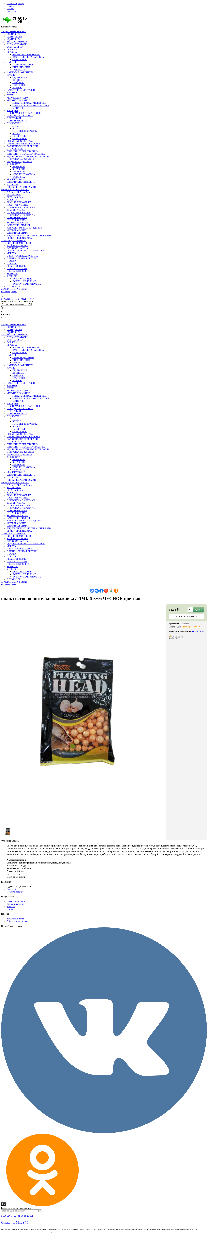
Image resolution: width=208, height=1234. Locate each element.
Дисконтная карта (15, 904)
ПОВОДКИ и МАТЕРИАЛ (20, 115)
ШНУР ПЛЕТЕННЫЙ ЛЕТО (21, 182)
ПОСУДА (11, 261)
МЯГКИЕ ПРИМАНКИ (18, 100)
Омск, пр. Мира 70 (14, 1222)
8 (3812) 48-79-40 (26, 299)
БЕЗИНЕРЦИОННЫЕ (23, 64)
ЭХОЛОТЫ (12, 184)
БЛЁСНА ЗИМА (15, 197)
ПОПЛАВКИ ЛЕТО (17, 120)
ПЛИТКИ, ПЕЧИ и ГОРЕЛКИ (22, 258)
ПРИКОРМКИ (14, 123)
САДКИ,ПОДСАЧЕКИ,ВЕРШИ (22, 146)
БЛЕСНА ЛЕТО (15, 47)
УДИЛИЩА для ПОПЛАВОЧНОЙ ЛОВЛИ (28, 156)
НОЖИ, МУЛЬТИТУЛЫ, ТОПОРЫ (24, 113)
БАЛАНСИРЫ (14, 194)
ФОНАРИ (12, 276)
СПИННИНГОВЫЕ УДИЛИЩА (23, 151)
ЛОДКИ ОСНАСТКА (17, 248)
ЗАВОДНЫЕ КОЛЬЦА (23, 174)
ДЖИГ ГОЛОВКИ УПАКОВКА (28, 57)
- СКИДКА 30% (14, 39)
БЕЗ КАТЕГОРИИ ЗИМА (19, 238)
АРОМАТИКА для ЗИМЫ (20, 192)
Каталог (9, 26)
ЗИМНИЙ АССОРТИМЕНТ (15, 189)
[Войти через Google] (111, 590)
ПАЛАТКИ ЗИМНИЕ (17, 205)
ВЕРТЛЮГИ (18, 166)
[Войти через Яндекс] (106, 591)
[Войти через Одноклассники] (116, 591)
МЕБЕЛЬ (11, 253)
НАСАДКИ (12, 110)
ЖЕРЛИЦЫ (12, 199)
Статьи (10, 8)
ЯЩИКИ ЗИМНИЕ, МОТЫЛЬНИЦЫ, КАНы (29, 235)
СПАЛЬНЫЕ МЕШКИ (18, 271)
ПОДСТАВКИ (14, 118)
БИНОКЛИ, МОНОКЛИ (19, 243)
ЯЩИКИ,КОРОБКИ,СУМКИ (21, 187)
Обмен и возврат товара (18, 921)
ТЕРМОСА (12, 273)
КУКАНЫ (12, 92)
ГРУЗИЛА (12, 52)
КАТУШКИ (12, 62)
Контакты (11, 11)
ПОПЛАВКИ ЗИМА (17, 217)
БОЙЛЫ (16, 128)
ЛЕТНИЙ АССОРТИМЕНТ (14, 41)
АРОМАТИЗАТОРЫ (17, 44)
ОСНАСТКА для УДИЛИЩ (20, 159)
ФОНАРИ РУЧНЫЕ (22, 278)
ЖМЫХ (16, 133)
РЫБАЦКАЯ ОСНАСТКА (20, 141)
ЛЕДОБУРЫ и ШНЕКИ (18, 212)
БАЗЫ (15, 126)
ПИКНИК (12, 263)
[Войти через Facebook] (101, 591)
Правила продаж (15, 892)
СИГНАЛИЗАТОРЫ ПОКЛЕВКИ (23, 143)
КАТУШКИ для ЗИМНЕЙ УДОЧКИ (24, 228)
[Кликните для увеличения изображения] (83, 714)
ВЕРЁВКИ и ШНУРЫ (17, 245)
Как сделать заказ (15, 918)
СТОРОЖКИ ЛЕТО (16, 149)
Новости (11, 6)
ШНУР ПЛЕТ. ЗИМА (17, 233)
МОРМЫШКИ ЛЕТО (17, 98)
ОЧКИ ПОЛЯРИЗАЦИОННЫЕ (22, 256)
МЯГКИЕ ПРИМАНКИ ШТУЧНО (29, 103)
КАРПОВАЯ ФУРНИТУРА (20, 72)
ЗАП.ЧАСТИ (18, 70)
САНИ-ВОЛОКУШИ (17, 268)
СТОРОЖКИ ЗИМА (17, 220)
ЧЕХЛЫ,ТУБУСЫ (16, 179)
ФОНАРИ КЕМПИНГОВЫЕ (26, 284)
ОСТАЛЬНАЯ (19, 177)
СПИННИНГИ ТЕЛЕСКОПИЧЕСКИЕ (26, 154)
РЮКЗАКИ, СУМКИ (17, 266)
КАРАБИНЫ (18, 169)
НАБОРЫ (17, 87)
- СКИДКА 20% (14, 36)
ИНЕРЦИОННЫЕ (21, 67)
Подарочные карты (16, 901)
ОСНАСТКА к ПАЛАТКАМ (21, 207)
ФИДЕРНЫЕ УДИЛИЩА (19, 161)
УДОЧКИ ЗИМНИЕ (16, 230)
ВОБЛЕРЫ (12, 49)
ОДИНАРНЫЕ (19, 77)
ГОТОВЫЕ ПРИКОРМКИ (25, 131)
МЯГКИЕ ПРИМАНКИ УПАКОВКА (30, 105)
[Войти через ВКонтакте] (97, 591)
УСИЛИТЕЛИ (19, 136)
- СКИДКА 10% (14, 34)
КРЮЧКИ (11, 75)
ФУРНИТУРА (13, 164)
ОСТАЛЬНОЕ (14, 286)
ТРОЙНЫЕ (18, 82)
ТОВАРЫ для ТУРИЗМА (13, 240)
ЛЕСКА (11, 95)
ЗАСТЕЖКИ (18, 171)
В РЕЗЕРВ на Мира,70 (186, 617)
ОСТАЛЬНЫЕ (19, 59)
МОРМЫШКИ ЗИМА (17, 222)
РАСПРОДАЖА (9, 291)
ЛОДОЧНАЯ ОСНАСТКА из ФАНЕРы (26, 250)
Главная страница (15, 3)
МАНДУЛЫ (18, 108)
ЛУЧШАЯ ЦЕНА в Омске (14, 289)
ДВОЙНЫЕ (18, 80)
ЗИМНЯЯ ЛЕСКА (16, 210)
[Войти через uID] (92, 591)
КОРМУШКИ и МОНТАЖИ (21, 90)
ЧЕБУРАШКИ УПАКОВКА (26, 54)
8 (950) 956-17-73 (9, 299)
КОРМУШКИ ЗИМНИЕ (19, 225)
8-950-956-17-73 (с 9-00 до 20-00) (17, 1216)
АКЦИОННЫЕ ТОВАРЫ (13, 31)
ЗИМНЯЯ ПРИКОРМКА (19, 202)
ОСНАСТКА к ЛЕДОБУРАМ (21, 215)
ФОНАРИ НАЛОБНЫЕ (24, 281)
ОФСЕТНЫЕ (18, 85)
